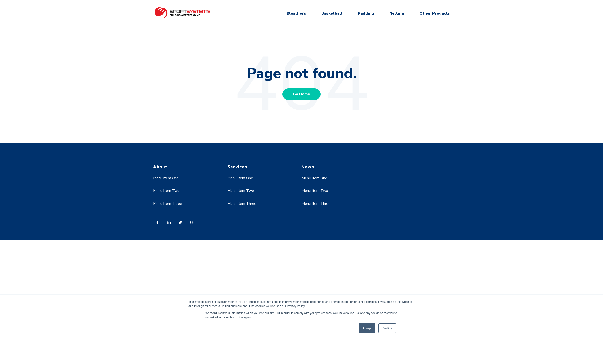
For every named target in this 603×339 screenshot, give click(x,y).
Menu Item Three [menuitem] (167, 203)
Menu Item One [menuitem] (166, 178)
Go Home (301, 94)
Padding (366, 13)
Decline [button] (387, 328)
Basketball (331, 13)
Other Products (435, 13)
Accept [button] (367, 328)
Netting (396, 13)
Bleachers (296, 13)
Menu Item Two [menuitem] (166, 190)
